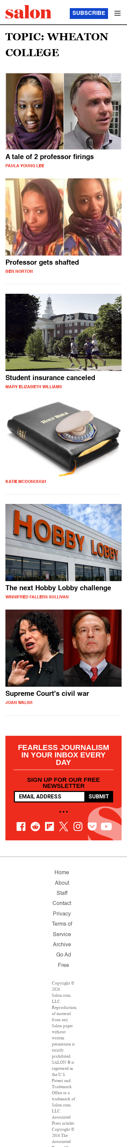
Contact (61, 903)
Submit (98, 796)
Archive (62, 945)
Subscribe (88, 13)
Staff (62, 893)
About (62, 883)
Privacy (62, 914)
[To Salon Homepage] (28, 12)
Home (62, 873)
